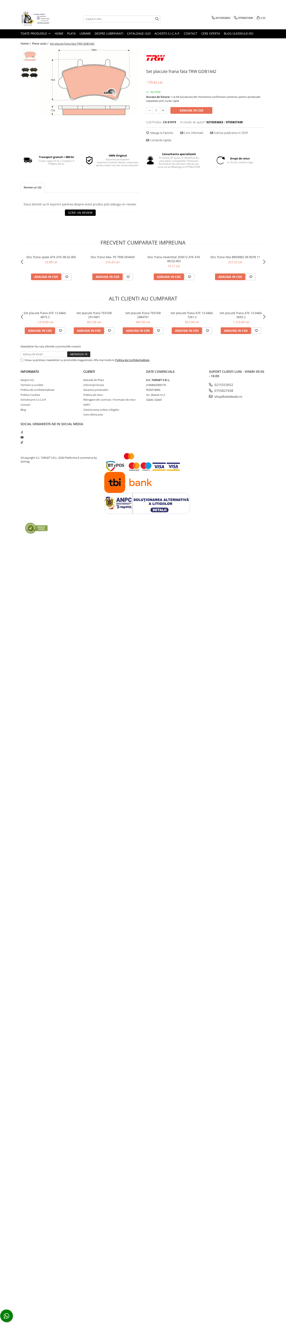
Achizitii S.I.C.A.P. (167, 33)
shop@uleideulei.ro (228, 396)
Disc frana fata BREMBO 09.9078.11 (235, 257)
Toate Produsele (34, 33)
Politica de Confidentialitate (132, 360)
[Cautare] (157, 19)
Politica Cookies (30, 395)
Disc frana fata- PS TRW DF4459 (113, 257)
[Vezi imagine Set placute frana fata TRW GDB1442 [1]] (29, 72)
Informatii (30, 371)
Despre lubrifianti (109, 33)
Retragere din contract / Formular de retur (109, 399)
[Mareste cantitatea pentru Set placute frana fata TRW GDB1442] (163, 110)
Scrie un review (80, 213)
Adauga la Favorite (161, 133)
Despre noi (27, 380)
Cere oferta (210, 33)
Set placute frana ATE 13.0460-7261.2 (192, 315)
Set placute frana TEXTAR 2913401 (94, 315)
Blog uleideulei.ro (238, 33)
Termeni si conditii (32, 385)
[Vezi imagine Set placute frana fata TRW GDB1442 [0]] (29, 55)
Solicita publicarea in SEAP (230, 133)
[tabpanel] (90, 82)
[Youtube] (22, 437)
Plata (71, 33)
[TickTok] (22, 442)
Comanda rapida (160, 140)
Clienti (89, 371)
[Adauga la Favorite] (67, 276)
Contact (190, 33)
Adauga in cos (191, 110)
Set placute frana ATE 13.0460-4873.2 (45, 315)
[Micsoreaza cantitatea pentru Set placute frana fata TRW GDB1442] (149, 110)
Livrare (85, 33)
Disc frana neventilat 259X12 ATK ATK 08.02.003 (174, 259)
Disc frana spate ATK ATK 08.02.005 (51, 257)
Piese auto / (40, 43)
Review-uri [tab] (32, 187)
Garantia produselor (95, 390)
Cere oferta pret (93, 414)
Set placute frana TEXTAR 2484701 (143, 315)
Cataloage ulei (139, 33)
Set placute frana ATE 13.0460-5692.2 (241, 315)
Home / (26, 43)
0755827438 (223, 391)
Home (59, 33)
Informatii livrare (93, 385)
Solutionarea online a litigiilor (101, 410)
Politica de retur (93, 395)
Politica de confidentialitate (37, 390)
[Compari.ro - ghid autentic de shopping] (36, 528)
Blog (23, 410)
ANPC (86, 405)
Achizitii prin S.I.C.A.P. (34, 399)
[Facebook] (22, 432)
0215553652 (223, 385)
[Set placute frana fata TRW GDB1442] (90, 82)
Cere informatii (193, 133)
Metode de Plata (93, 380)
